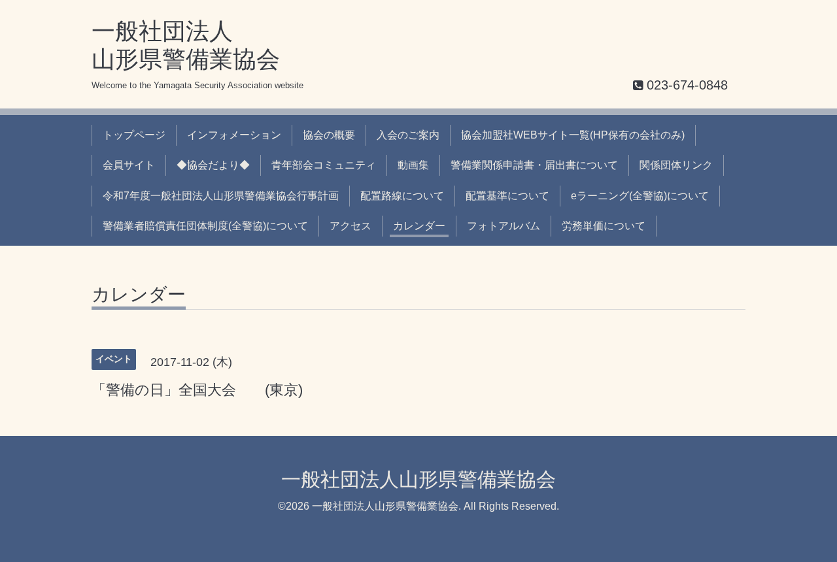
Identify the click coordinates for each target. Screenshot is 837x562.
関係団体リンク (676, 165)
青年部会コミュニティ (323, 165)
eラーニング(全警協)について (640, 195)
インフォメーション (234, 134)
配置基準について (507, 195)
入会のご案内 (408, 134)
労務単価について (603, 225)
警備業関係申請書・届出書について (534, 165)
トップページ (134, 134)
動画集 (413, 165)
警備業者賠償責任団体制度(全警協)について (205, 225)
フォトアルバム (503, 225)
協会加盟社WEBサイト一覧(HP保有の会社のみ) (573, 134)
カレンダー (419, 225)
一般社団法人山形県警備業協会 (418, 479)
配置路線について (402, 195)
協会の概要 (329, 134)
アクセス (350, 225)
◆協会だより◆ (213, 165)
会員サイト (129, 165)
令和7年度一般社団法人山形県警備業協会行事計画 (221, 195)
